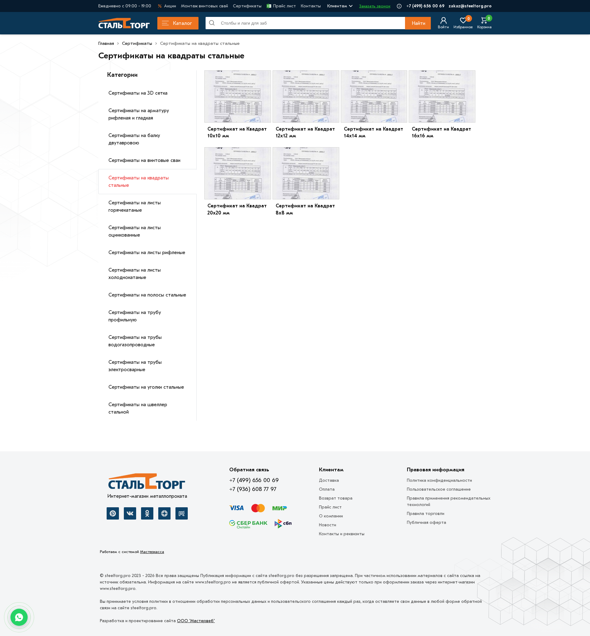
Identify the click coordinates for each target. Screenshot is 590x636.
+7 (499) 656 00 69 (425, 6)
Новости (327, 525)
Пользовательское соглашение (439, 489)
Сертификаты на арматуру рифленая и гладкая (138, 114)
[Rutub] (181, 513)
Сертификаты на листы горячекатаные (134, 206)
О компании (331, 516)
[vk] (130, 513)
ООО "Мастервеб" (196, 620)
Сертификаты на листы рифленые (146, 252)
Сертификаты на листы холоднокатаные (134, 273)
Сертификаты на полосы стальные (147, 295)
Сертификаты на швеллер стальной (137, 408)
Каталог (182, 23)
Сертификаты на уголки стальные (146, 387)
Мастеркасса (152, 551)
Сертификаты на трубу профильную (134, 316)
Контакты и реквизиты (341, 533)
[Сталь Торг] (147, 483)
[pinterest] (113, 513)
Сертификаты (247, 6)
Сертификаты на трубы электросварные (135, 365)
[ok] (147, 513)
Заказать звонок (374, 6)
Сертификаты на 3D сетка (137, 93)
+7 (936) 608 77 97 (252, 489)
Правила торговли (425, 513)
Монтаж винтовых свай (204, 6)
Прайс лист (284, 6)
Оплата (327, 489)
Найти (418, 23)
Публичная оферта (426, 522)
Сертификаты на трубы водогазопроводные (135, 341)
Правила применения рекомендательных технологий (448, 501)
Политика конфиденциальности (439, 480)
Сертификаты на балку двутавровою (134, 139)
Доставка (329, 480)
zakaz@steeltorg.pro (470, 6)
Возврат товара (335, 498)
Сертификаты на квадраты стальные (138, 181)
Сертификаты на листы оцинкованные (134, 231)
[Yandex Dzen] (164, 513)
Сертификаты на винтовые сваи (144, 160)
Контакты (311, 6)
